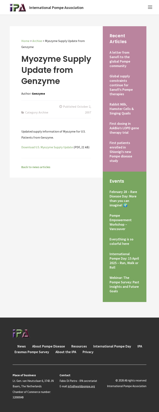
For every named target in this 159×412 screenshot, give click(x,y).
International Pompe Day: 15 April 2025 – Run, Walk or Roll (124, 261)
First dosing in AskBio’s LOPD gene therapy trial (124, 128)
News (21, 346)
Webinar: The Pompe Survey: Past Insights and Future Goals (124, 284)
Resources (79, 346)
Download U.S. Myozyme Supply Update (47, 147)
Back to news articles (35, 167)
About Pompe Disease (48, 346)
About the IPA (65, 352)
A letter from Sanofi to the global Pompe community (120, 59)
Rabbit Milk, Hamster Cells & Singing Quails (122, 108)
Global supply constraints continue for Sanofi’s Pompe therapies (121, 85)
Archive (37, 41)
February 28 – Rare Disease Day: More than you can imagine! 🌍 (123, 198)
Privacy (88, 352)
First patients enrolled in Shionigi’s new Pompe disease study (121, 152)
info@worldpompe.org (81, 386)
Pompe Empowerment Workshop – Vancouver (121, 222)
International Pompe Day (112, 346)
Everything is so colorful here (121, 241)
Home (25, 41)
